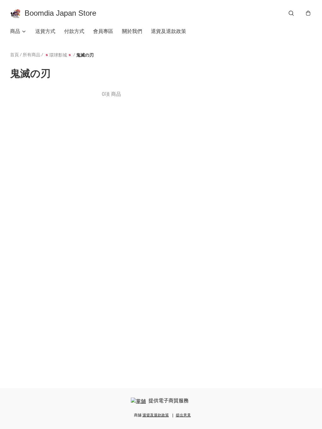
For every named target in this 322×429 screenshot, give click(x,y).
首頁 (14, 54)
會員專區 (103, 31)
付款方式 (74, 31)
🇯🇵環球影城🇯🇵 (58, 54)
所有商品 (31, 54)
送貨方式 (45, 31)
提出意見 (183, 415)
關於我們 (132, 31)
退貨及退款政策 (168, 31)
